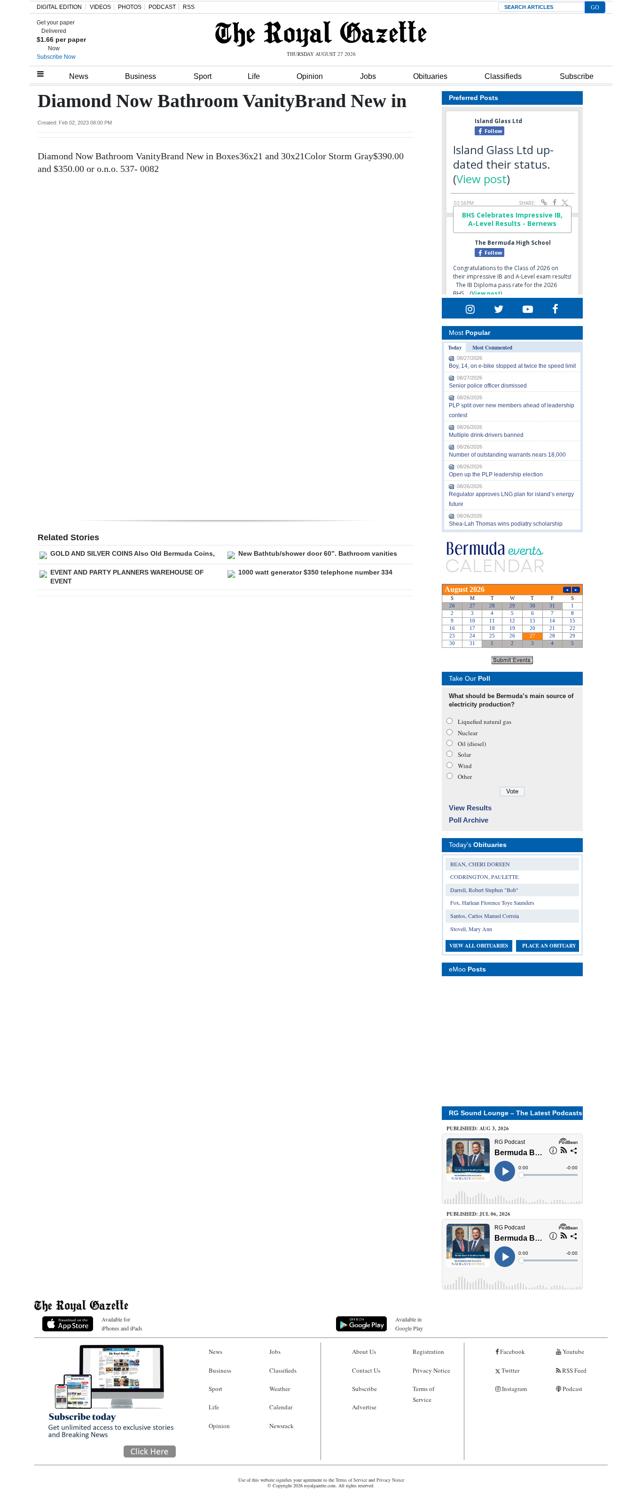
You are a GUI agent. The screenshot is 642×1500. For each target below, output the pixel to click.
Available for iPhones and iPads (122, 1323)
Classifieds (503, 76)
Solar (464, 754)
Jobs (368, 76)
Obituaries (430, 76)
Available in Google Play (409, 1323)
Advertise (364, 1407)
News (78, 76)
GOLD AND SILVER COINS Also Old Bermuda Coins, (132, 553)
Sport (202, 76)
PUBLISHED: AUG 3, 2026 (477, 1128)
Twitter (509, 1370)
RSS (189, 7)
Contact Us (366, 1370)
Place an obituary (549, 945)
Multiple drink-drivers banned (486, 435)
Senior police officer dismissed (488, 385)
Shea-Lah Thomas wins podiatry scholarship (506, 524)
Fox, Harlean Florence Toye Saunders (492, 902)
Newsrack (281, 1426)
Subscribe (577, 76)
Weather (279, 1388)
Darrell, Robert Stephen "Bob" (484, 890)
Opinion (310, 76)
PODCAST (162, 7)
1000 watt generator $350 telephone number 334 (315, 572)
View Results (470, 808)
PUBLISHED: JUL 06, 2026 (478, 1214)
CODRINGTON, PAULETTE (484, 876)
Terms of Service (423, 1394)
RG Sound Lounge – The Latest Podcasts (515, 1113)
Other (465, 776)
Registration (428, 1351)
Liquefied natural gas (484, 721)
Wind (465, 766)
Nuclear (468, 733)
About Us (364, 1351)
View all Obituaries (478, 945)
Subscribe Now (56, 57)
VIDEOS (100, 7)
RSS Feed (574, 1370)
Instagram (514, 1388)
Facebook (512, 1351)
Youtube (572, 1351)
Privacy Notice (431, 1370)
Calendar (280, 1407)
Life (254, 76)
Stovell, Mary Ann (471, 929)
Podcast (571, 1388)
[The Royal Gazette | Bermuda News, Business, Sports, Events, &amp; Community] (321, 33)
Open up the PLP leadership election (496, 474)
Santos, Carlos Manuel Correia (484, 915)
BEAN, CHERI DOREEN (480, 864)
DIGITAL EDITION (59, 7)
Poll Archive (468, 820)
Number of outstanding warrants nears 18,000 (507, 454)
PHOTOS (129, 7)
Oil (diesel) (472, 743)
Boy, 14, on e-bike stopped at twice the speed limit (512, 366)
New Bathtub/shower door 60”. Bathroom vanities (317, 553)
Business (140, 76)
